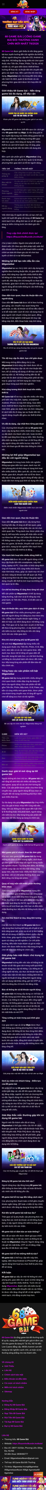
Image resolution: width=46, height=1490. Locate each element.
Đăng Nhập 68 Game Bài (15, 1409)
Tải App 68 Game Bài (14, 1422)
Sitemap (8, 1392)
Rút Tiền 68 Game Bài (14, 1418)
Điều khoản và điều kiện (15, 1379)
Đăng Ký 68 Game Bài (14, 1405)
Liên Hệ (8, 1370)
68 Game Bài (7, 1337)
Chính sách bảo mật (13, 1375)
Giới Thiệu (9, 1366)
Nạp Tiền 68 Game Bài (14, 1413)
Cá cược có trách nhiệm (15, 1383)
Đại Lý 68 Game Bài (13, 1426)
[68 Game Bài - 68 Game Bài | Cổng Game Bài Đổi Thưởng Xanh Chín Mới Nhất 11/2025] (23, 4)
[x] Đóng (38, 1474)
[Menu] (3, 4)
